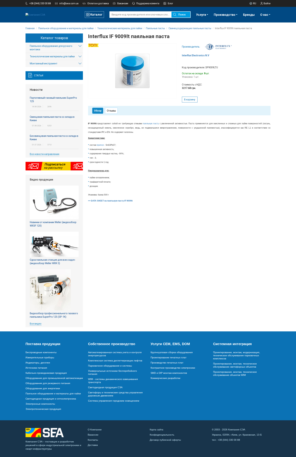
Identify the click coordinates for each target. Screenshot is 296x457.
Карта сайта (156, 429)
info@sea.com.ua (68, 3)
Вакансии (122, 3)
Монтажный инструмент (43, 63)
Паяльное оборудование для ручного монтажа (51, 48)
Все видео (35, 323)
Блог (170, 3)
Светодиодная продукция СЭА (105, 387)
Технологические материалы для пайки (52, 56)
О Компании (95, 429)
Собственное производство (111, 344)
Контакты (93, 439)
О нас (264, 14)
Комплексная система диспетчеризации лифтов (115, 360)
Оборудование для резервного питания (48, 383)
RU (254, 3)
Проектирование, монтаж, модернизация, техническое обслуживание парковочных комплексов (236, 355)
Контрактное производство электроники (173, 367)
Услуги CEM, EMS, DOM (170, 344)
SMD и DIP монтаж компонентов (169, 373)
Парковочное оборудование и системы (110, 365)
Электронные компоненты (40, 403)
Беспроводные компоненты (41, 352)
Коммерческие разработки (165, 378)
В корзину (189, 99)
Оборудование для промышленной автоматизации (54, 378)
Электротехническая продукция (43, 409)
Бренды (249, 14)
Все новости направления (44, 154)
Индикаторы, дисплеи (38, 362)
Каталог (96, 14)
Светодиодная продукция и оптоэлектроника (51, 398)
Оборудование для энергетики (43, 388)
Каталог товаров (54, 38)
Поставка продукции (43, 344)
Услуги (201, 14)
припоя (100, 145)
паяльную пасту (151, 123)
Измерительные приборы (40, 357)
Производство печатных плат (167, 362)
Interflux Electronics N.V (195, 55)
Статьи (38, 75)
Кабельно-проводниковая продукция (46, 373)
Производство (224, 14)
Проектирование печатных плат (168, 357)
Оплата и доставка (98, 3)
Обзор (97, 110)
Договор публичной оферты (165, 439)
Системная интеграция (232, 344)
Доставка (93, 445)
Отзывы (111, 110)
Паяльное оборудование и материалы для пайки (53, 393)
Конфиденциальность (162, 434)
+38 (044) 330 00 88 (40, 3)
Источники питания (36, 367)
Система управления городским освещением (113, 400)
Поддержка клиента (147, 3)
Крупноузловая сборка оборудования (172, 352)
